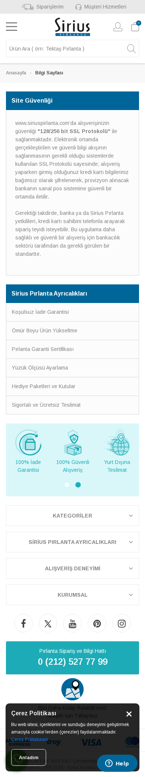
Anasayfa (16, 72)
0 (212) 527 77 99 (72, 662)
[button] (66, 485)
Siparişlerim (50, 7)
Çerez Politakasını (29, 739)
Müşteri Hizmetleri (105, 7)
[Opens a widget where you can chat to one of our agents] (117, 764)
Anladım (28, 757)
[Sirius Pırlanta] (73, 26)
